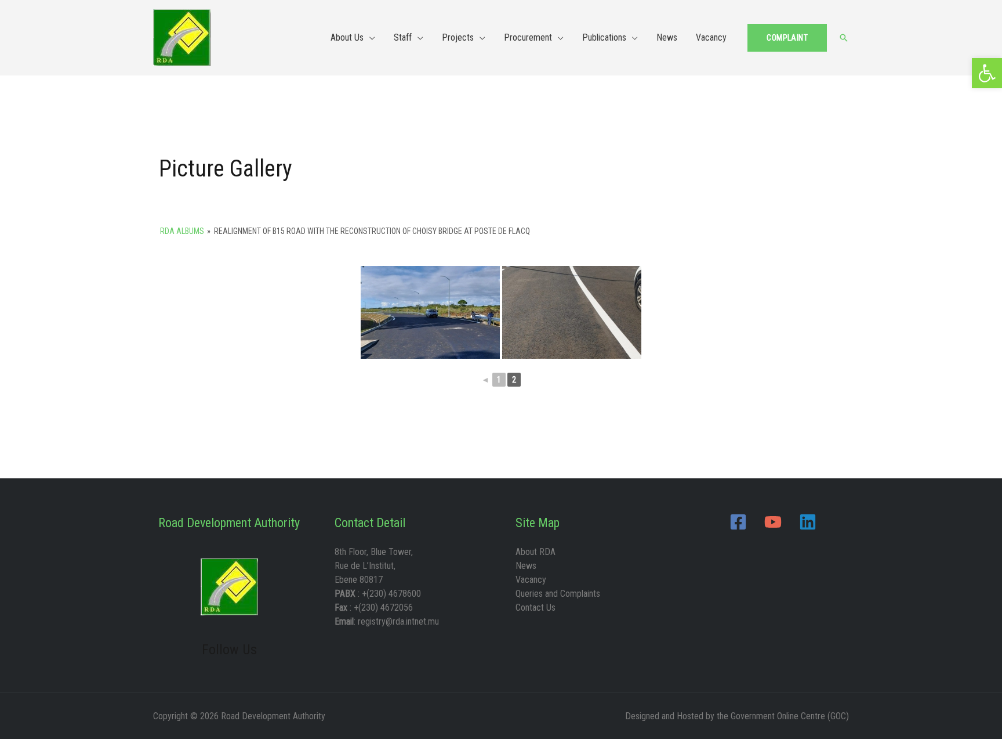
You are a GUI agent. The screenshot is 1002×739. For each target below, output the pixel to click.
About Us (347, 37)
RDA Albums (182, 231)
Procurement (528, 37)
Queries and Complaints (557, 593)
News (666, 37)
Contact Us (535, 607)
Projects (458, 37)
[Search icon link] (843, 38)
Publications (604, 37)
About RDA (535, 551)
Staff (403, 37)
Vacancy (711, 37)
